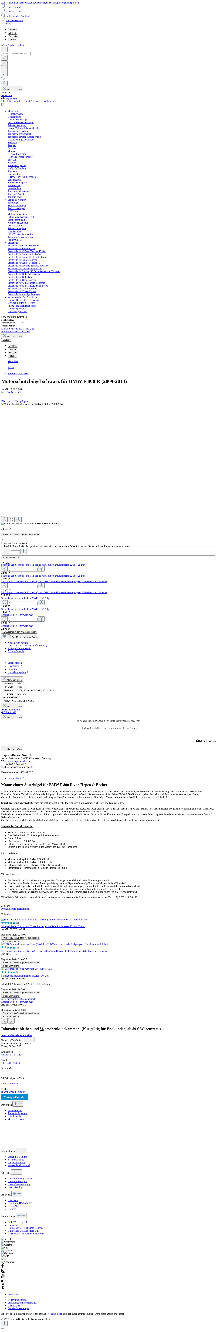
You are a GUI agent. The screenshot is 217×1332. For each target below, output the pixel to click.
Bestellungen (47, 101)
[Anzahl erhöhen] (23, 551)
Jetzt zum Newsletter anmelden (16, 1035)
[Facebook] (2, 1267)
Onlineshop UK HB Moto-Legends (25, 1228)
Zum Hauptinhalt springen (14, 2)
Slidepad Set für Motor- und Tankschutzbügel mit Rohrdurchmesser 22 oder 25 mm (43, 564)
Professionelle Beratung (18, 16)
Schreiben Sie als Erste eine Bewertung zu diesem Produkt (108, 728)
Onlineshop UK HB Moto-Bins (23, 1230)
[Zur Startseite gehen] (12, 45)
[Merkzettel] (3, 79)
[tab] (16, 662)
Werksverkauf (15, 1110)
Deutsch (13, 29)
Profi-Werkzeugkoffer (19, 1222)
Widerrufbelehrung (17, 1299)
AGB (10, 1297)
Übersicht (6, 101)
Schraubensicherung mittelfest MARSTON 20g (25, 598)
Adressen (36, 101)
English (12, 33)
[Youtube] (3, 1277)
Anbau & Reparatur (17, 1113)
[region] (108, 464)
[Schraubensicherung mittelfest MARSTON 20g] (26, 968)
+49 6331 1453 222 (11, 1054)
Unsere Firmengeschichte (20, 1178)
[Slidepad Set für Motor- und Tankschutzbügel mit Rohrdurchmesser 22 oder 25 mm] (44, 919)
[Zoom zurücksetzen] (11, 519)
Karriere (12, 1209)
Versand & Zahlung (17, 1156)
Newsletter (13, 1200)
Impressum (13, 1294)
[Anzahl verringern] (7, 551)
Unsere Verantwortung (19, 1184)
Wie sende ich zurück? (19, 1165)
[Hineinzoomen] (18, 519)
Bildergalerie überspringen (14, 401)
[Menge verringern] (4, 568)
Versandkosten (55, 1313)
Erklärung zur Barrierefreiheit (22, 1302)
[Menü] (4, 49)
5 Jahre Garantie (14, 7)
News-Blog (13, 1206)
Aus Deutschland (14, 20)
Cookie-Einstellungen (18, 1308)
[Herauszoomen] (4, 519)
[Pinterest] (2, 1288)
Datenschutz (14, 1305)
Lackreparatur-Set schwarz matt (17, 614)
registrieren (11, 98)
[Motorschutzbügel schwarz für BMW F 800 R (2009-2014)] (32, 523)
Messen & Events (16, 1119)
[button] (108, 728)
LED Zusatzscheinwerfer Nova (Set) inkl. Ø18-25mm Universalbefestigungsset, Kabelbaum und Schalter (54, 581)
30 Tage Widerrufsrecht (19, 648)
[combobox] (16, 53)
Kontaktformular (9, 1083)
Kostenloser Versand (18, 642)
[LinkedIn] (2, 1281)
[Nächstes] (11, 1021)
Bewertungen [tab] (15, 669)
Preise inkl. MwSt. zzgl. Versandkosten (21, 534)
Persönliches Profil (21, 101)
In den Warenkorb (11, 557)
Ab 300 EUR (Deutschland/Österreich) (27, 645)
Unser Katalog (15, 1187)
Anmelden (6, 95)
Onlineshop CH (16, 1225)
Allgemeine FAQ (16, 1162)
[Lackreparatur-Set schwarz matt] (18, 999)
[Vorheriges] (4, 1021)
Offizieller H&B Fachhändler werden (26, 1233)
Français (13, 36)
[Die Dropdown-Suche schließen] (4, 63)
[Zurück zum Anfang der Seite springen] (4, 1323)
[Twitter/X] (2, 1284)
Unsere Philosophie (17, 1181)
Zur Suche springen (38, 2)
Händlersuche (14, 1116)
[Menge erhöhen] (41, 568)
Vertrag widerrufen (14, 1097)
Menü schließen (14, 89)
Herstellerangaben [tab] (17, 672)
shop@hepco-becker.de (13, 1091)
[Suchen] (4, 57)
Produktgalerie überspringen (15, 908)
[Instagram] (3, 1272)
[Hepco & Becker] (108, 392)
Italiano (12, 39)
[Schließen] (2, 516)
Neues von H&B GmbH (20, 1203)
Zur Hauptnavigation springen (64, 2)
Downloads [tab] (14, 666)
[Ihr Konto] (4, 83)
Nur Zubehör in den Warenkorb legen (19, 632)
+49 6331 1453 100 (11, 1063)
